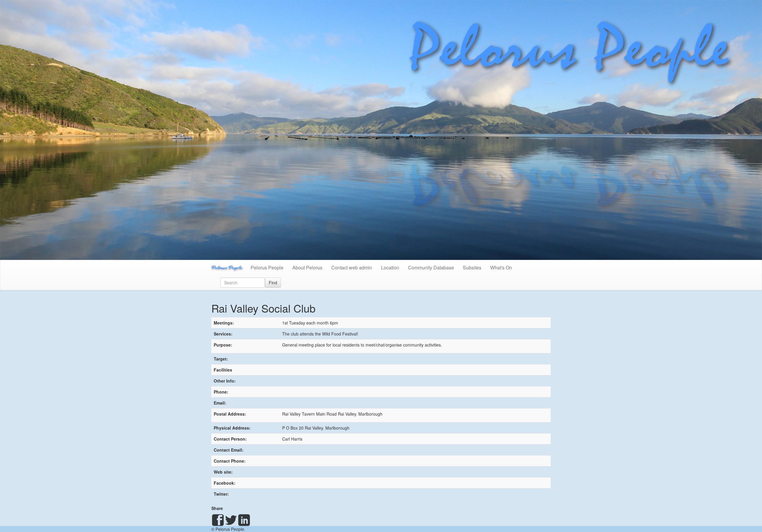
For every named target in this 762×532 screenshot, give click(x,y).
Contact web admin (351, 267)
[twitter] (231, 520)
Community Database (431, 267)
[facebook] (218, 520)
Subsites (472, 267)
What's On (501, 267)
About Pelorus (307, 267)
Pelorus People (226, 267)
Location (390, 267)
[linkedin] (244, 520)
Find (273, 282)
